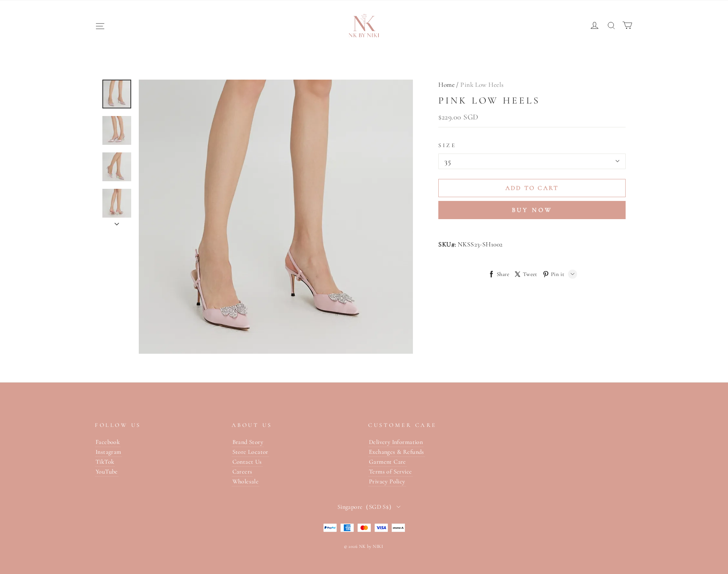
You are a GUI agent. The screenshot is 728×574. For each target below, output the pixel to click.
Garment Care (387, 462)
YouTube (107, 471)
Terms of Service (390, 471)
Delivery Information (396, 442)
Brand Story (247, 442)
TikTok (105, 462)
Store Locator (250, 452)
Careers (242, 471)
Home (446, 85)
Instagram (108, 452)
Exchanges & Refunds (396, 452)
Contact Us (247, 462)
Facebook (108, 442)
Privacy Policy (387, 481)
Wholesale (245, 481)
